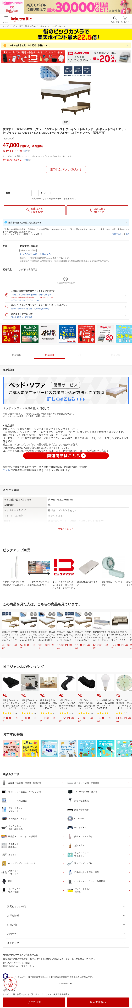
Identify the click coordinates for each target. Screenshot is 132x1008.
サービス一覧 (9, 994)
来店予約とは (118, 234)
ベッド (43, 26)
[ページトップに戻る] (127, 996)
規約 (127, 234)
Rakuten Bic (21, 19)
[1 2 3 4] (42, 193)
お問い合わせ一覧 (25, 994)
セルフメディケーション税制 (16, 963)
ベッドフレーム (58, 26)
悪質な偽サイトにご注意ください (18, 966)
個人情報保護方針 (61, 994)
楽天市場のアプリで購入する (66, 169)
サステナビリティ (43, 994)
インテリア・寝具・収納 (24, 26)
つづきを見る (64, 528)
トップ (5, 26)
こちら (6, 470)
